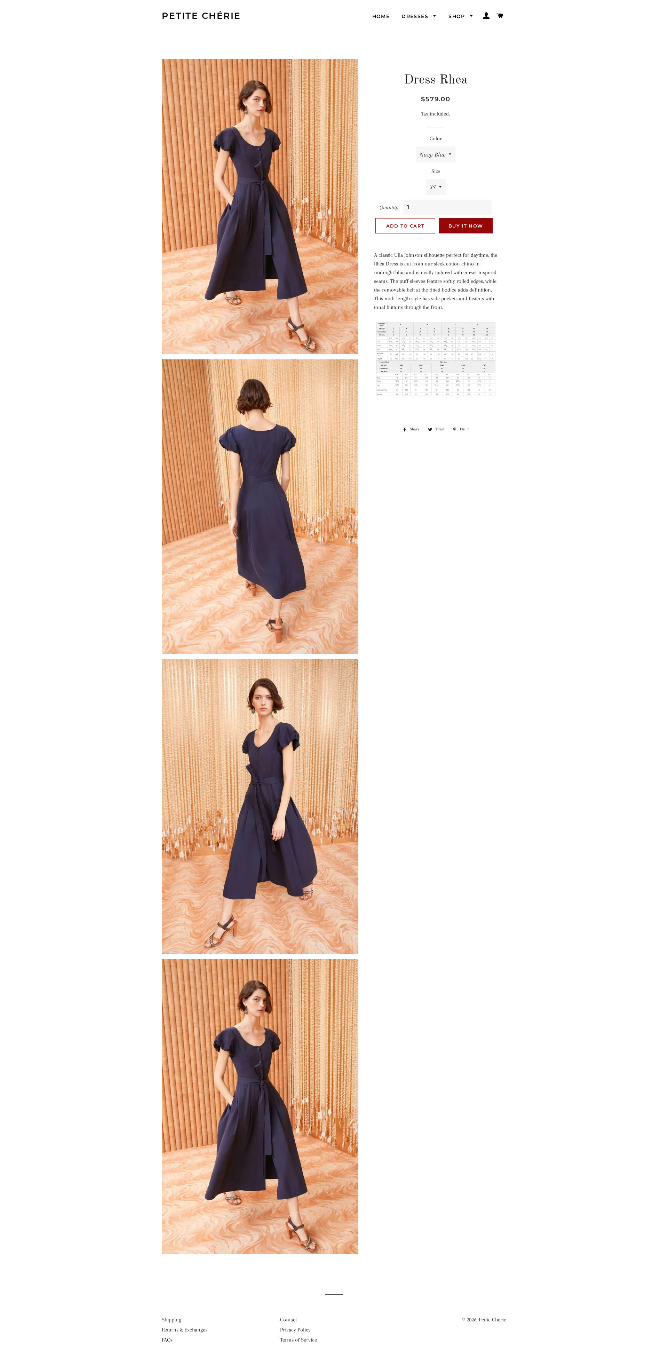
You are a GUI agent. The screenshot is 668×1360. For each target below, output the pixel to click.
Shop (457, 16)
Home (381, 16)
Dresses (415, 16)
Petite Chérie (201, 15)
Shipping (171, 1320)
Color (436, 138)
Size (435, 171)
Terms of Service (298, 1340)
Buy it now (465, 226)
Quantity (389, 207)
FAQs (167, 1340)
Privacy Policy (295, 1330)
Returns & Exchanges (184, 1330)
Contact (288, 1320)
